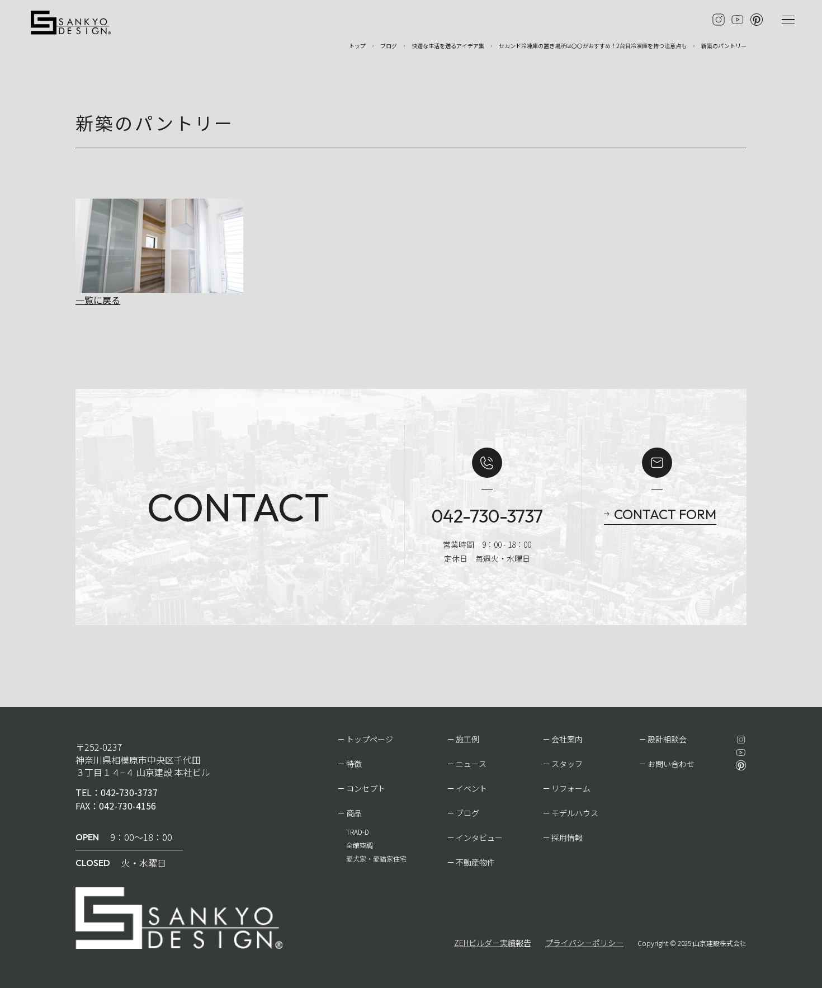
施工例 (467, 739)
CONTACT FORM (665, 514)
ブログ (467, 812)
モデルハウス (574, 812)
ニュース (471, 763)
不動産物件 (475, 862)
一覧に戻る (97, 300)
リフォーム (570, 788)
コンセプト (365, 788)
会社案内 (567, 739)
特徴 (354, 763)
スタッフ (567, 763)
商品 (354, 812)
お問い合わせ (671, 763)
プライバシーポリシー (584, 942)
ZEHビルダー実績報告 (492, 942)
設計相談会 (667, 739)
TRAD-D (357, 831)
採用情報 (567, 837)
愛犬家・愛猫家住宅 (376, 858)
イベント (471, 788)
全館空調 (359, 845)
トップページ (369, 739)
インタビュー (479, 837)
